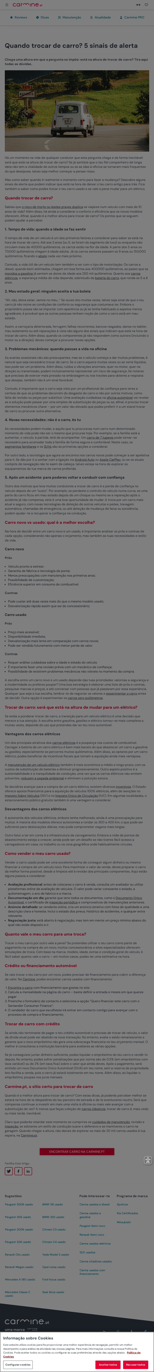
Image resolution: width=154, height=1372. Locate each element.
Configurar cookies (17, 1364)
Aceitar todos (108, 1364)
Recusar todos (135, 1364)
